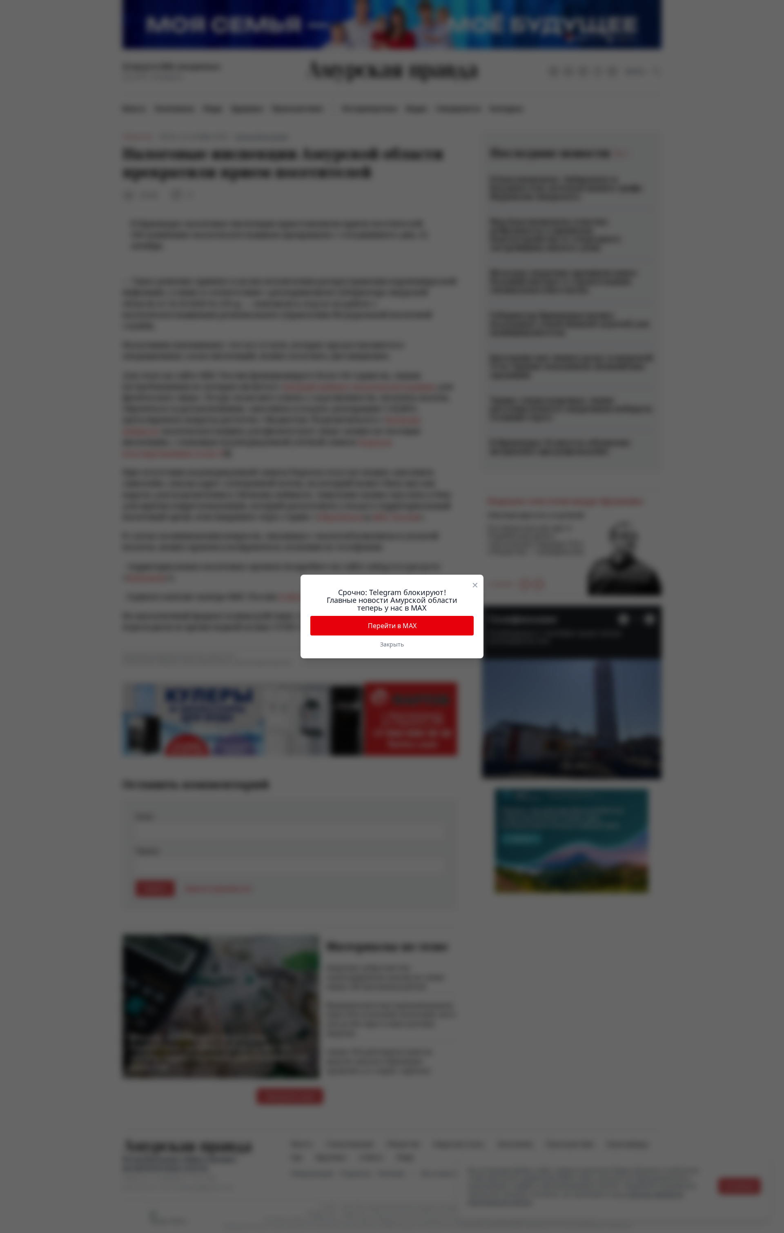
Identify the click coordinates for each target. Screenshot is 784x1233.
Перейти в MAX (392, 625)
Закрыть (392, 644)
